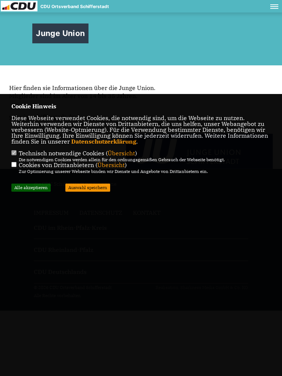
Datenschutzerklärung (103, 141)
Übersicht (121, 153)
